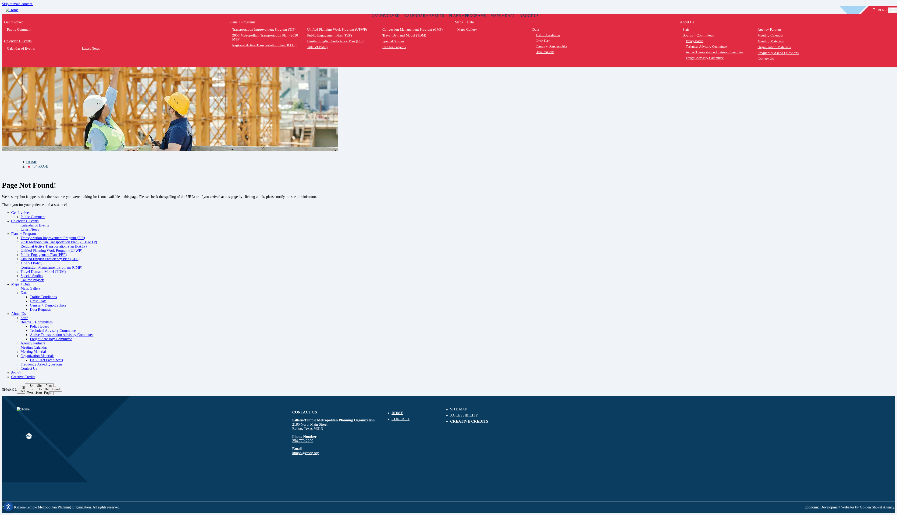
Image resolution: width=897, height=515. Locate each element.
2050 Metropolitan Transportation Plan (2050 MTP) (265, 37)
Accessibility (464, 415)
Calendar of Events (21, 48)
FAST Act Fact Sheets (46, 360)
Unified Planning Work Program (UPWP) (337, 29)
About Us (529, 16)
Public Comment (19, 29)
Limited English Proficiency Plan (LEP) (336, 41)
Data (536, 29)
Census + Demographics (552, 46)
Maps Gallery (467, 29)
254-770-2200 (302, 441)
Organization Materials (774, 47)
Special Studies (393, 41)
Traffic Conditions (548, 35)
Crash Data (543, 41)
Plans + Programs (467, 16)
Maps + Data (503, 16)
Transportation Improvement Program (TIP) (263, 29)
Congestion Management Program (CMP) (412, 29)
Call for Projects (394, 47)
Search (16, 373)
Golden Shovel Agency (877, 507)
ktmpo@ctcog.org (305, 453)
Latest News (91, 48)
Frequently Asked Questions (778, 53)
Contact (400, 419)
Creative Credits (23, 377)
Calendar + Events (424, 16)
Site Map (458, 409)
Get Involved (386, 16)
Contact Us (766, 59)
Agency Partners (770, 29)
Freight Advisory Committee (705, 58)
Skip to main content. (17, 4)
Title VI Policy (317, 47)
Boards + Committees (698, 35)
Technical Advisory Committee (706, 46)
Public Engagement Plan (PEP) (329, 35)
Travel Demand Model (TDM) (404, 35)
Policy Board (694, 41)
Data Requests (545, 52)
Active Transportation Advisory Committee (714, 52)
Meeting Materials (771, 41)
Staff (686, 29)
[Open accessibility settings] (8, 506)
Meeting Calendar (771, 35)
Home (397, 413)
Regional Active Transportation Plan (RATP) (264, 45)
